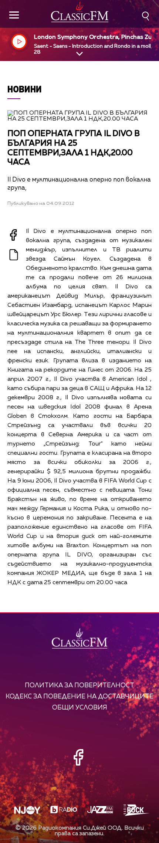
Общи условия (79, 708)
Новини (24, 89)
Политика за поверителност (79, 686)
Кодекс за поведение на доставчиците (79, 697)
